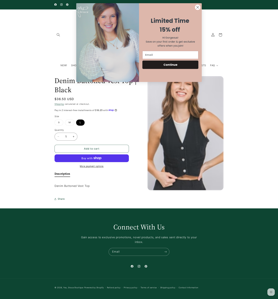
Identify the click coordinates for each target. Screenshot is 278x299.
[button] (58, 35)
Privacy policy (130, 287)
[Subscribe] (165, 252)
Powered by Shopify (94, 287)
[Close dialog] (197, 7)
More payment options (92, 166)
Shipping (59, 104)
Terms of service (149, 287)
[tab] (62, 174)
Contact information (188, 287)
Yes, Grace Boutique (73, 287)
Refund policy (113, 287)
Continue (170, 65)
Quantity (59, 130)
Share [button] (61, 198)
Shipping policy (167, 287)
